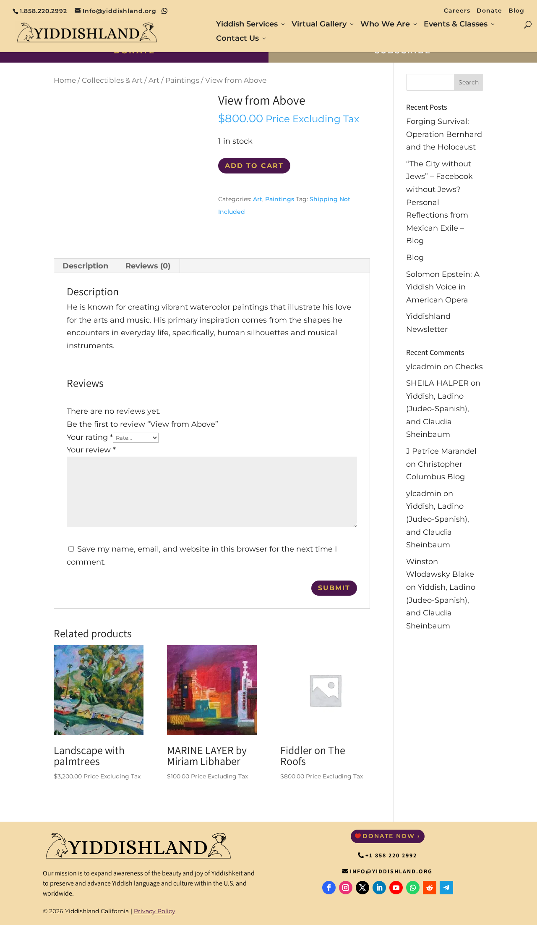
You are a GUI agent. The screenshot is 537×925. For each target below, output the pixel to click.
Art (154, 80)
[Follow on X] (362, 887)
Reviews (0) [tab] (147, 266)
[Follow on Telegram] (446, 887)
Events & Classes (455, 25)
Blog (516, 11)
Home (65, 80)
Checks (469, 366)
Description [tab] (85, 266)
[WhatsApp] (165, 11)
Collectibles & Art (112, 80)
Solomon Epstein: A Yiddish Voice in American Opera (443, 287)
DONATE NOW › (391, 836)
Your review (91, 450)
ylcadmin (423, 366)
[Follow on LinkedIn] (379, 887)
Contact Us (237, 39)
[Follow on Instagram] (345, 887)
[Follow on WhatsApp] (413, 887)
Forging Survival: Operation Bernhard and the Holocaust (444, 134)
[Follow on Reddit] (429, 887)
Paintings (182, 80)
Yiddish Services (247, 25)
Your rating (90, 437)
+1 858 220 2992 (391, 855)
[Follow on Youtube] (396, 887)
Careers (457, 11)
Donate (489, 11)
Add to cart (254, 166)
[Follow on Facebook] (329, 887)
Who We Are (385, 25)
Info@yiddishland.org (391, 871)
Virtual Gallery (319, 25)
